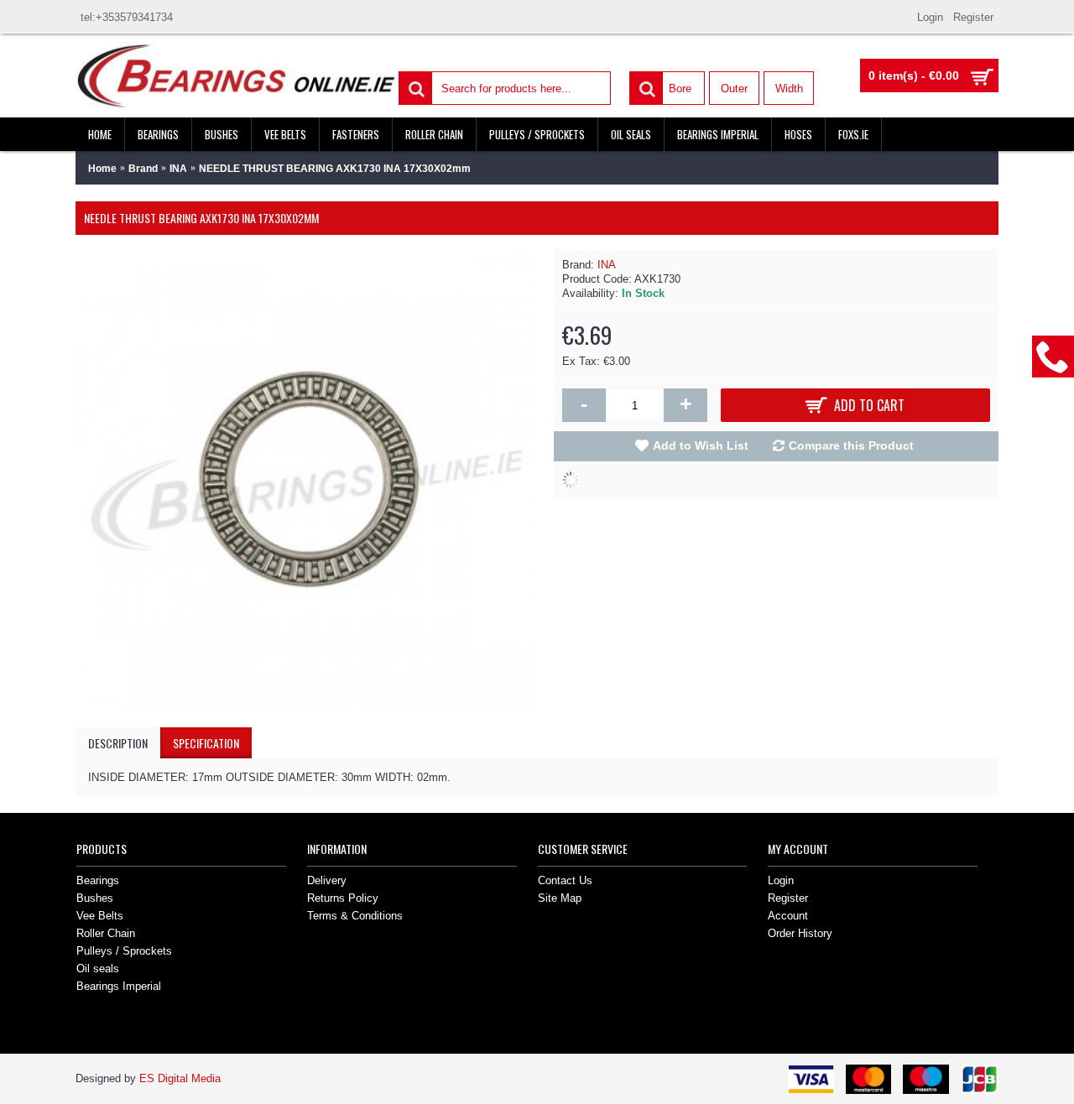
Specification (206, 743)
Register (788, 898)
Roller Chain (105, 933)
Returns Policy (342, 898)
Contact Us (565, 880)
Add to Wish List (700, 445)
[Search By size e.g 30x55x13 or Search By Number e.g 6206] (414, 87)
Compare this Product (851, 445)
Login (781, 880)
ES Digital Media (180, 1078)
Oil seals (97, 968)
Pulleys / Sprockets (124, 951)
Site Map (559, 898)
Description (118, 743)
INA (606, 264)
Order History (800, 933)
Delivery (327, 880)
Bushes (94, 898)
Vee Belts (99, 915)
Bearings (97, 880)
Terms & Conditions (355, 915)
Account (788, 915)
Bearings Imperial (118, 986)
